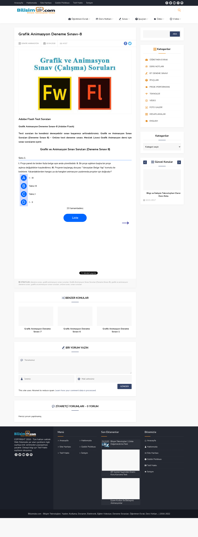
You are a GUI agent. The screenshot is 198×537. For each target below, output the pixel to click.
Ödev (159, 19)
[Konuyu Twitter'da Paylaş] (130, 43)
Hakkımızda (32, 2)
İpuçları (142, 19)
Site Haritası (46, 2)
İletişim (89, 2)
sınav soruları (76, 284)
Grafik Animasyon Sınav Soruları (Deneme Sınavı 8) (90, 282)
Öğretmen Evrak (79, 19)
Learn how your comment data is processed (75, 390)
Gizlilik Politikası (62, 2)
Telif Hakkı (78, 2)
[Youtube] (174, 2)
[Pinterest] (178, 2)
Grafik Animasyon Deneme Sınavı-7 (37, 330)
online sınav (65, 284)
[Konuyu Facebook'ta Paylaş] (125, 43)
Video (176, 19)
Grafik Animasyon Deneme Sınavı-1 (116, 330)
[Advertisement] (75, 248)
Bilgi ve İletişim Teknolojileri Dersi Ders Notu (163, 194)
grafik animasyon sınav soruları (56, 282)
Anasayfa (18, 2)
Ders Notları (105, 19)
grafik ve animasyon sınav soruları (45, 284)
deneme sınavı (36, 282)
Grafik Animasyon (30, 43)
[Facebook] (166, 2)
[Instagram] (181, 2)
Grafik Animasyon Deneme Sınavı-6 (76, 330)
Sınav (125, 19)
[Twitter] (170, 2)
